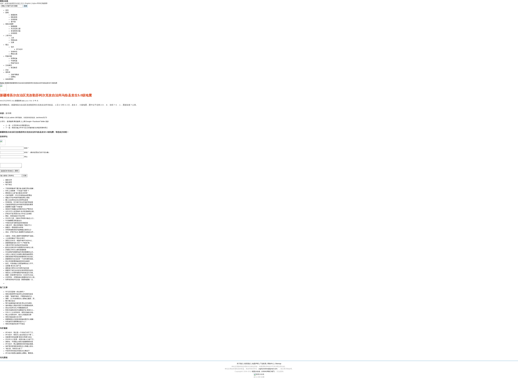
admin (12, 118)
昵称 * (26, 148)
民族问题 (8, 56)
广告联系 (263, 364)
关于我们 (240, 364)
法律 (12, 42)
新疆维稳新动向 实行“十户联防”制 (17, 243)
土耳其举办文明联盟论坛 (21, 125)
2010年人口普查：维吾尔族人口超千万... (20, 339)
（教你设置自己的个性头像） (39, 152)
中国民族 (14, 61)
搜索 (25, 6)
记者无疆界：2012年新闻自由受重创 (18, 195)
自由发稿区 (9, 79)
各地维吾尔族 (16, 31)
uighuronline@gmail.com (268, 369)
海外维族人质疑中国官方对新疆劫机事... (19, 305)
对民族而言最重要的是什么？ (15, 321)
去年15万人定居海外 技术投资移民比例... (20, 211)
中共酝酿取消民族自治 (13, 221)
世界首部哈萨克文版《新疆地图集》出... (19, 279)
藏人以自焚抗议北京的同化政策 (16, 200)
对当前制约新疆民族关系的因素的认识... (19, 252)
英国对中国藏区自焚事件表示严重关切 (19, 209)
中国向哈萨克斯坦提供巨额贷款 (16, 223)
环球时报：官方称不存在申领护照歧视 (19, 202)
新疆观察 (14, 26)
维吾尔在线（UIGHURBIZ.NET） (264, 371)
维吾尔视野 (9, 24)
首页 (7, 10)
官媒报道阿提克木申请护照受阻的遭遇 (19, 204)
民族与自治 (15, 63)
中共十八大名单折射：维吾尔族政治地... (19, 312)
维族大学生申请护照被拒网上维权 (17, 198)
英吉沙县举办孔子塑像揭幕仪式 (16, 308)
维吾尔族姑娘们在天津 (13, 317)
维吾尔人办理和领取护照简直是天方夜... (19, 273)
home (2, 83)
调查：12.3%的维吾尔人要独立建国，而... (20, 299)
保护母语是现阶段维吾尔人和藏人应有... (19, 346)
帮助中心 (270, 364)
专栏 (12, 47)
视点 (7, 45)
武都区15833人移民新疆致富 (15, 250)
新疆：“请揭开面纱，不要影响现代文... (19, 296)
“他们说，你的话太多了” (14, 348)
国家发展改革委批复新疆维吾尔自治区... (19, 257)
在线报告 (14, 33)
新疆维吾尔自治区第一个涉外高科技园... (19, 259)
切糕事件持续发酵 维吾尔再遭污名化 (18, 337)
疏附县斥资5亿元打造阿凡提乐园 (17, 268)
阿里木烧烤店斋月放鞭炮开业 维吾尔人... (20, 310)
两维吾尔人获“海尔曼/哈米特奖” (16, 193)
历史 (7, 70)
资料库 (7, 72)
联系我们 (247, 364)
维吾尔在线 (4, 1)
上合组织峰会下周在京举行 (15, 238)
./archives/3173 (41, 118)
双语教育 (14, 68)
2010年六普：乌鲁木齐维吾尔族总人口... (20, 218)
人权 (12, 38)
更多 (47, 121)
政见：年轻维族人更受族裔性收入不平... (19, 263)
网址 (26, 157)
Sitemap (278, 364)
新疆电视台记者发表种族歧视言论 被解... (20, 319)
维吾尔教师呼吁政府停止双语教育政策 (19, 294)
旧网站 (13, 77)
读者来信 (14, 52)
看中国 (13, 22)
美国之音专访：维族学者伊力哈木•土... (19, 240)
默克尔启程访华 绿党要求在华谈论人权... (20, 247)
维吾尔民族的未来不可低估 (15, 324)
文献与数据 (15, 74)
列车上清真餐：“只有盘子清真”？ (17, 191)
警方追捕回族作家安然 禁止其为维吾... (19, 303)
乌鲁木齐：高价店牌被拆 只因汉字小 (18, 225)
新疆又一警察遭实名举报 (14, 227)
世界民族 (14, 58)
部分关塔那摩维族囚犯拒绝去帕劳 (17, 261)
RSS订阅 (40, 3)
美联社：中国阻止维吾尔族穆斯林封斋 (19, 342)
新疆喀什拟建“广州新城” (14, 207)
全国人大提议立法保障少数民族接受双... (19, 254)
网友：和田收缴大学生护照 (15, 216)
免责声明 (255, 364)
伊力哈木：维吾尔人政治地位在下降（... (19, 335)
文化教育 (8, 65)
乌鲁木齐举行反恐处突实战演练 (16, 245)
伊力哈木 (19, 49)
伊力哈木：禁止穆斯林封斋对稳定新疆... (19, 344)
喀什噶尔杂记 (10, 301)
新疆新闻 (14, 15)
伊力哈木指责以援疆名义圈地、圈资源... (19, 353)
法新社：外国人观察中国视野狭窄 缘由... (20, 236)
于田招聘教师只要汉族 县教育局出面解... (20, 188)
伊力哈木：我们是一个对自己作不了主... (19, 332)
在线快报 (14, 19)
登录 (45, 3)
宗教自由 (14, 40)
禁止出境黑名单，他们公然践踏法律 (18, 315)
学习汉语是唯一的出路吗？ (15, 292)
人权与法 (8, 35)
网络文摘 (14, 54)
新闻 (7, 12)
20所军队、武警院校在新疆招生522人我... (20, 277)
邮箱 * (37, 152)
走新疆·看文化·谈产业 (13, 266)
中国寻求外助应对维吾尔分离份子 (17, 351)
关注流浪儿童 (16, 29)
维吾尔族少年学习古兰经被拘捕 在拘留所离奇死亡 (30, 128)
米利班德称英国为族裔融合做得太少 (18, 230)
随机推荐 (8, 182)
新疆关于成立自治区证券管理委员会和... (19, 270)
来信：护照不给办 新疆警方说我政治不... (20, 232)
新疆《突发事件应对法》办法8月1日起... (19, 275)
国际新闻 (14, 17)
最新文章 (8, 180)
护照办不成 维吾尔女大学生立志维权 (18, 214)
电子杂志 (8, 184)
